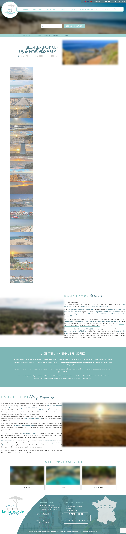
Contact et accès (109, 9)
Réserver (98, 1)
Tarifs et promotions (88, 9)
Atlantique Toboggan (71, 325)
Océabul (121, 323)
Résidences (38, 9)
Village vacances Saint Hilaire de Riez (27, 36)
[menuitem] (84, 2)
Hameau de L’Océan (8, 406)
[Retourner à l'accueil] (9, 9)
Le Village (51, 9)
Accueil (25, 9)
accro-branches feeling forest (90, 325)
